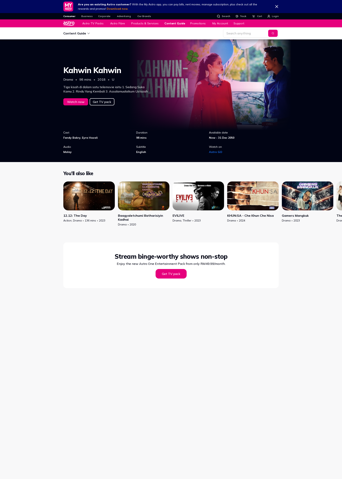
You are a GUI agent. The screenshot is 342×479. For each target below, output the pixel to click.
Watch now (76, 102)
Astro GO (215, 152)
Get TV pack (102, 102)
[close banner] (277, 6)
